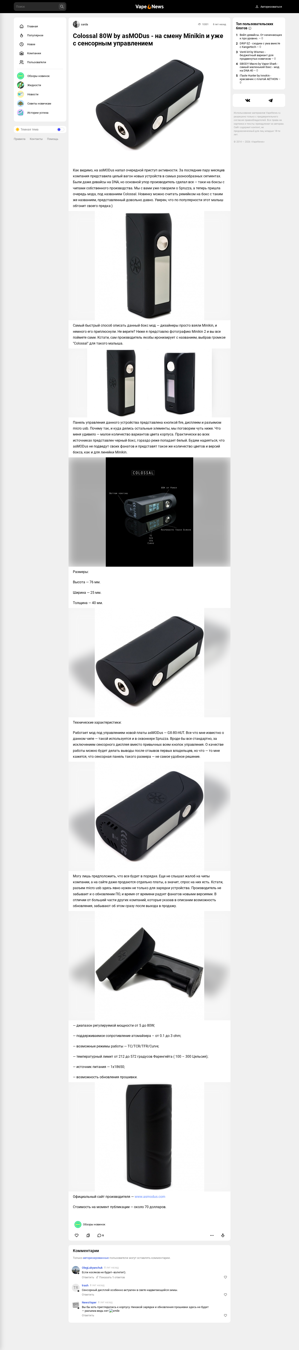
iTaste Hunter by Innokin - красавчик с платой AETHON (260, 79)
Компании (34, 53)
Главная (32, 26)
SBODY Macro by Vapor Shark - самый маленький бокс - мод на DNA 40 (259, 67)
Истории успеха (37, 112)
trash (85, 1285)
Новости (33, 94)
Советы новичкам (39, 103)
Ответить (88, 1277)
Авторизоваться (271, 6)
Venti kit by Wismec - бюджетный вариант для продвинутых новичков (258, 55)
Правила (19, 139)
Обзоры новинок (38, 76)
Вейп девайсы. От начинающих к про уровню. (261, 36)
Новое (31, 44)
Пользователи (36, 62)
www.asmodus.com (150, 1197)
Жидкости (34, 85)
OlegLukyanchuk (92, 1267)
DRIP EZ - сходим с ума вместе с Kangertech (260, 45)
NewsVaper (89, 1302)
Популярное (35, 35)
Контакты (36, 139)
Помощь (52, 139)
